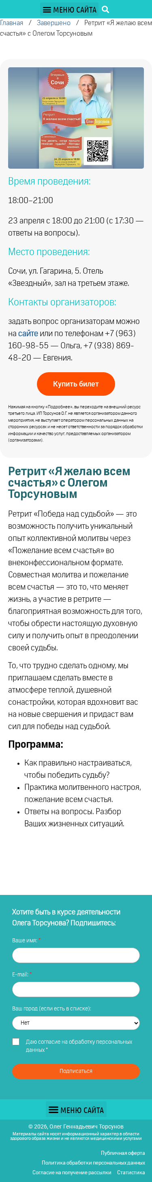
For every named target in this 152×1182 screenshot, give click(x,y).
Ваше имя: (25, 941)
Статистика (131, 1173)
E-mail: (21, 975)
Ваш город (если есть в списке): (51, 1009)
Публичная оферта (123, 1153)
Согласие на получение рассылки (71, 1173)
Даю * (79, 1046)
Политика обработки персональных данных (93, 1163)
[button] (69, 9)
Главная (11, 23)
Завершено (54, 23)
